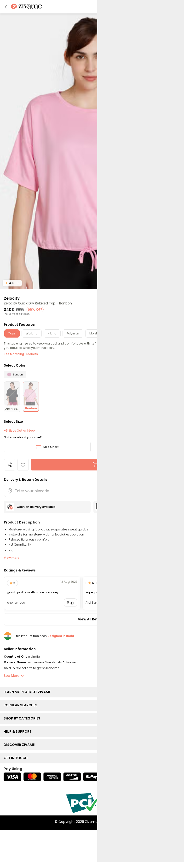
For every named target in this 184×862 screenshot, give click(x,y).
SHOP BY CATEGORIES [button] (23, 718)
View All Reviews (92, 619)
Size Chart (51, 447)
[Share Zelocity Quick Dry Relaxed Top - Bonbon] (9, 464)
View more (11, 558)
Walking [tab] (32, 333)
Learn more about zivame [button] (28, 692)
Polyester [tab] (73, 333)
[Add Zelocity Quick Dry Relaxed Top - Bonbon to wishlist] (23, 464)
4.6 (12, 283)
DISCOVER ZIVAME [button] (20, 744)
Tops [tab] (12, 333)
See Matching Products (21, 354)
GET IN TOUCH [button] (17, 757)
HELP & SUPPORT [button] (19, 731)
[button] (6, 7)
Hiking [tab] (52, 333)
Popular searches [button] (22, 705)
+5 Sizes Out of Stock (19, 431)
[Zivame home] (26, 7)
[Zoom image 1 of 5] (92, 151)
